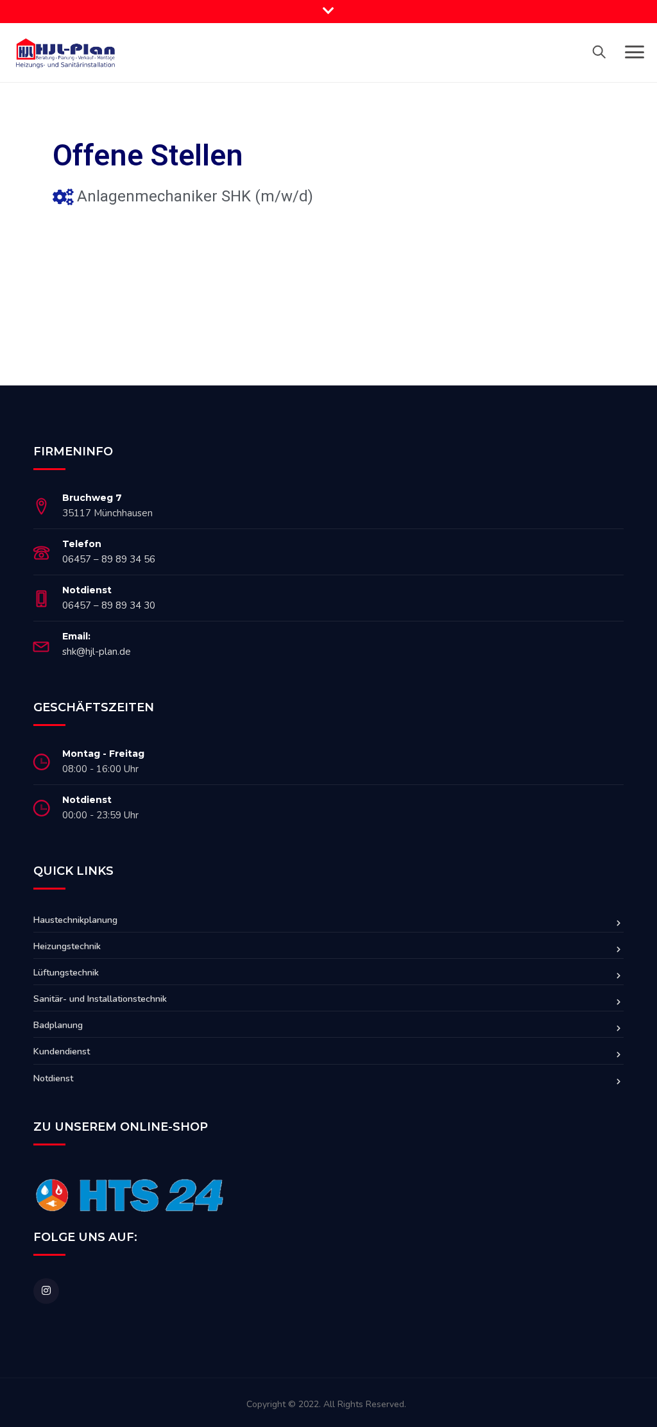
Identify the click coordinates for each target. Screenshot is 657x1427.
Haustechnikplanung (75, 920)
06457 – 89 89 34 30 (108, 605)
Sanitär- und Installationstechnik (100, 999)
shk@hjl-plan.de (96, 651)
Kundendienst (61, 1051)
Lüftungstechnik (66, 973)
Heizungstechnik (67, 946)
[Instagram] (46, 1291)
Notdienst (53, 1078)
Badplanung (58, 1025)
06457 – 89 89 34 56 (108, 559)
